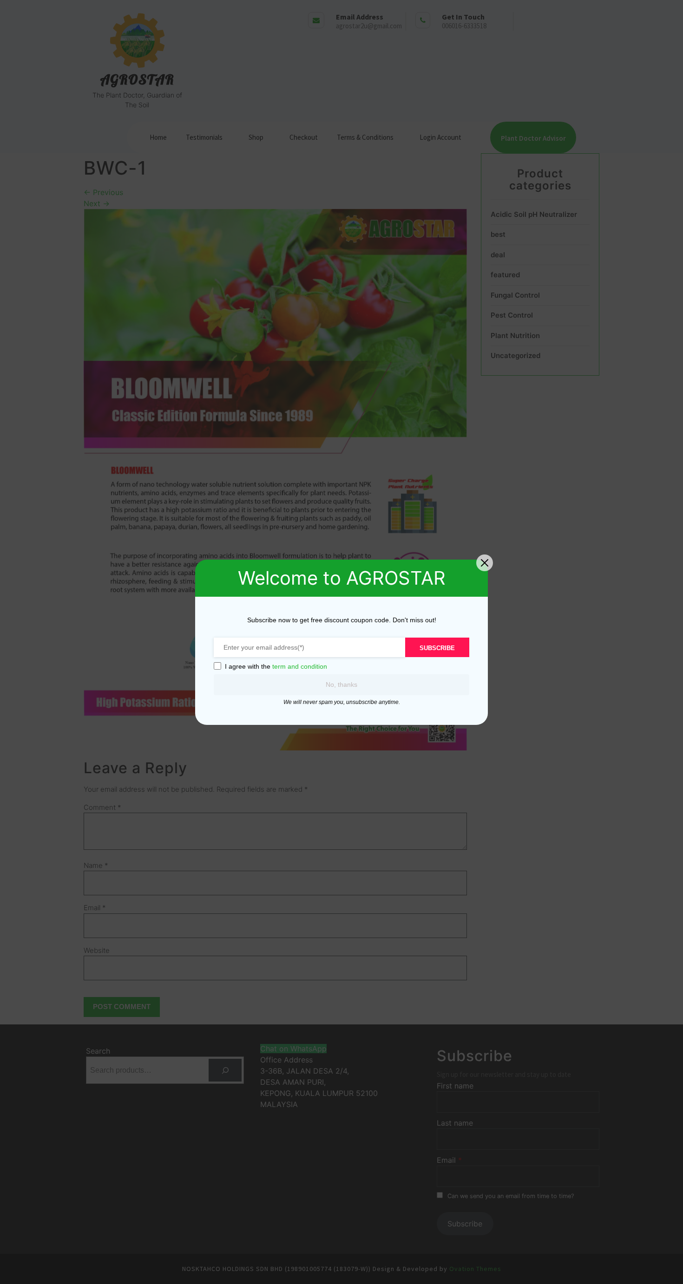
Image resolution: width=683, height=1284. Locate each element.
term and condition (299, 666)
